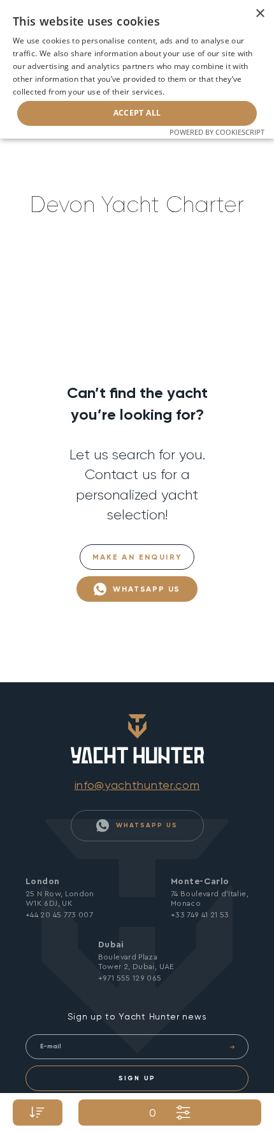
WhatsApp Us (145, 589)
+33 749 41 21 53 (200, 915)
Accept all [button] (137, 112)
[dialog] (137, 69)
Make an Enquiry (137, 557)
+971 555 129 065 (130, 978)
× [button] (259, 14)
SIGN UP (137, 1078)
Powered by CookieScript (216, 132)
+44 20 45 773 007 (59, 915)
